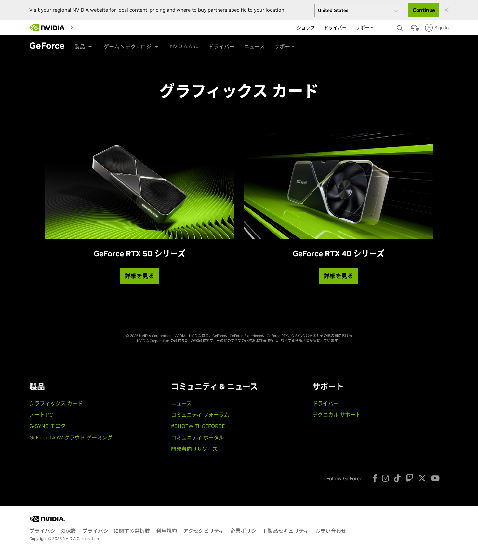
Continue (424, 10)
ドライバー (221, 46)
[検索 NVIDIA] (400, 26)
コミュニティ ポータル (197, 437)
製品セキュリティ (288, 531)
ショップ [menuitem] (306, 28)
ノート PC (41, 414)
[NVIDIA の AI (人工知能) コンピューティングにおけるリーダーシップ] (47, 27)
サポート (284, 46)
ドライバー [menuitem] (335, 28)
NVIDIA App (184, 46)
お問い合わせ (330, 531)
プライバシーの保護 (52, 531)
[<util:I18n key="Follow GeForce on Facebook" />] (374, 478)
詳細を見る (139, 276)
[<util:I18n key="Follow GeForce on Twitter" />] (422, 478)
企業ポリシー (245, 531)
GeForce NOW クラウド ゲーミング (71, 437)
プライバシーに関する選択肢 (116, 531)
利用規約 (166, 531)
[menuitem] (81, 27)
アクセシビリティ (203, 531)
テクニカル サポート (336, 414)
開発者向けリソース (194, 449)
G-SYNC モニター (50, 426)
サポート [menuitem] (365, 28)
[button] (414, 29)
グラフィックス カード (56, 403)
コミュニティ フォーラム (200, 414)
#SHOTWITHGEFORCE (198, 426)
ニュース (254, 46)
